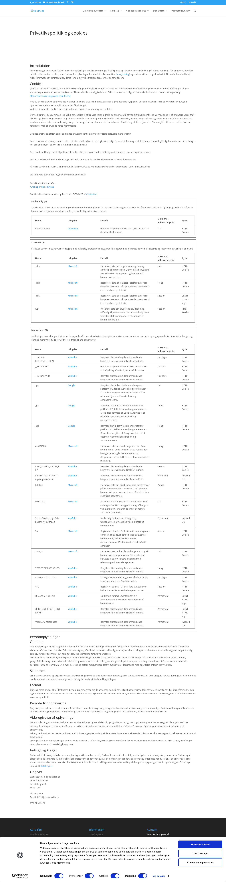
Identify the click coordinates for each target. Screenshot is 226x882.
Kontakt (192, 2)
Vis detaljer (159, 876)
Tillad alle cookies (200, 844)
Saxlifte (114, 11)
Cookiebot (91, 194)
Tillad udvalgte (200, 853)
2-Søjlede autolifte (39, 834)
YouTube (72, 357)
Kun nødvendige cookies (200, 862)
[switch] (89, 875)
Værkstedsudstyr (180, 11)
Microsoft (72, 266)
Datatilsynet (46, 765)
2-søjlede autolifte (93, 11)
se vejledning (122, 74)
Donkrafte (158, 11)
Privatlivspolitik (95, 834)
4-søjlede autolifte (136, 11)
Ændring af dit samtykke (42, 186)
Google (71, 385)
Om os (183, 2)
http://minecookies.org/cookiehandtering (50, 95)
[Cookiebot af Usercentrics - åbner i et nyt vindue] (19, 876)
